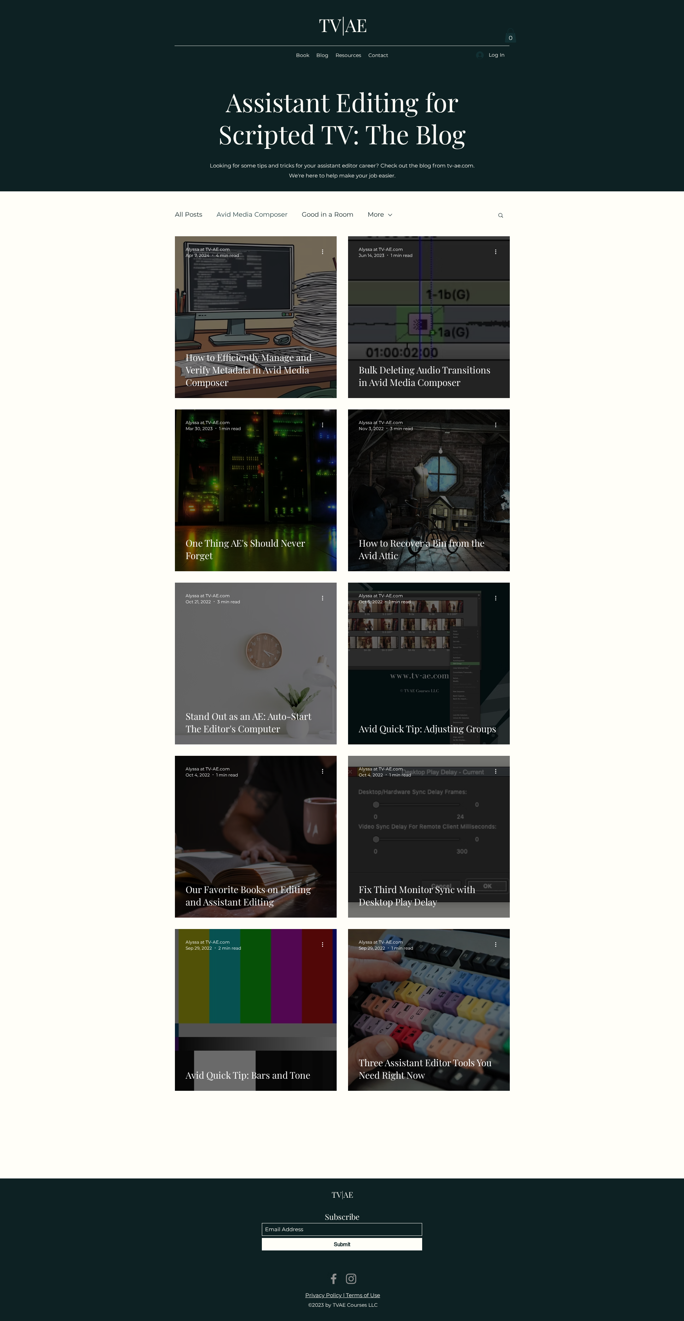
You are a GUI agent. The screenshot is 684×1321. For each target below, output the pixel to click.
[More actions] (325, 252)
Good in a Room (327, 214)
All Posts (188, 214)
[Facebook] (334, 1279)
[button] (510, 35)
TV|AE (343, 25)
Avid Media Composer (252, 214)
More (376, 214)
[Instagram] (351, 1279)
